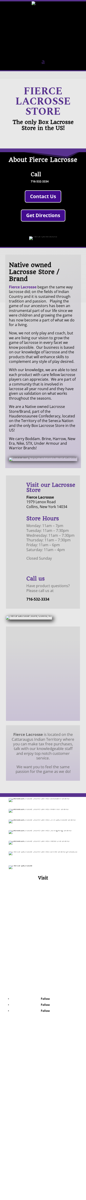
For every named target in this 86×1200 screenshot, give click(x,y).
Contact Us (43, 196)
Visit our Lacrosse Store (50, 487)
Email (23, 984)
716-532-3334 (40, 181)
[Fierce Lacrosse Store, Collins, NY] (29, 616)
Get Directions (43, 215)
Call (36, 174)
